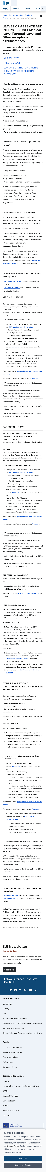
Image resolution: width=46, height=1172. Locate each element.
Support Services (10, 1096)
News (27, 8)
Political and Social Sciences (15, 1018)
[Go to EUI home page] (6, 3)
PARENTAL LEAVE (12, 63)
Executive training (10, 1057)
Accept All (23, 1158)
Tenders (6, 1115)
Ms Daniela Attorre (12, 281)
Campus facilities (10, 1101)
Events (16, 8)
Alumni (6, 1105)
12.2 (10, 199)
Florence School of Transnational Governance (22, 1023)
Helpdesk (35, 378)
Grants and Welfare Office (28, 593)
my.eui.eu (16, 347)
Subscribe (9, 969)
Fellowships (8, 1062)
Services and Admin (16, 15)
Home (5, 15)
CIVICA (6, 1091)
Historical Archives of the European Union (21, 1086)
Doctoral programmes (12, 1047)
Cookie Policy (13, 1146)
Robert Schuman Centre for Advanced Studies (23, 1033)
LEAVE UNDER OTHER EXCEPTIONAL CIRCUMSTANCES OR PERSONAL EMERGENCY (21, 71)
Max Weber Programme (13, 1028)
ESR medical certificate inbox (21, 327)
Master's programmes (12, 1052)
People (38, 8)
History (6, 1008)
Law (4, 1013)
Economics (7, 1004)
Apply (5, 8)
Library (6, 1081)
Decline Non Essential (23, 1165)
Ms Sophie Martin (12, 287)
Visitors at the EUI (11, 1110)
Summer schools (10, 1067)
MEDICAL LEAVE (11, 58)
